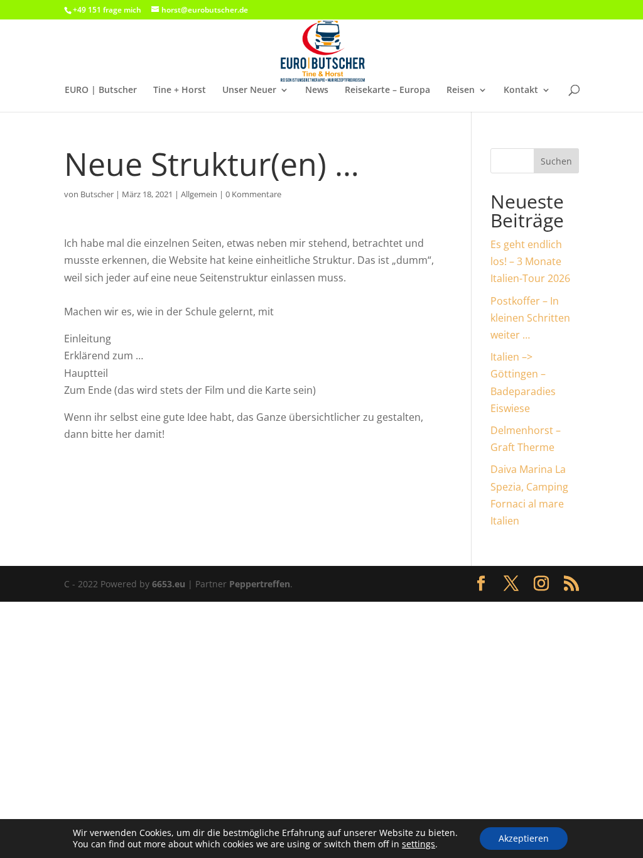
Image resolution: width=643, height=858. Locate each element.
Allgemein (199, 194)
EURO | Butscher (101, 90)
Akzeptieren (524, 838)
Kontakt (521, 90)
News (316, 90)
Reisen (460, 90)
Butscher (97, 194)
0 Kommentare (253, 194)
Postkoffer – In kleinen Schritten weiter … (530, 318)
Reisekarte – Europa (387, 90)
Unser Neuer (249, 90)
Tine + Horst (179, 90)
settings (418, 844)
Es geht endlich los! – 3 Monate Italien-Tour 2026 (530, 261)
